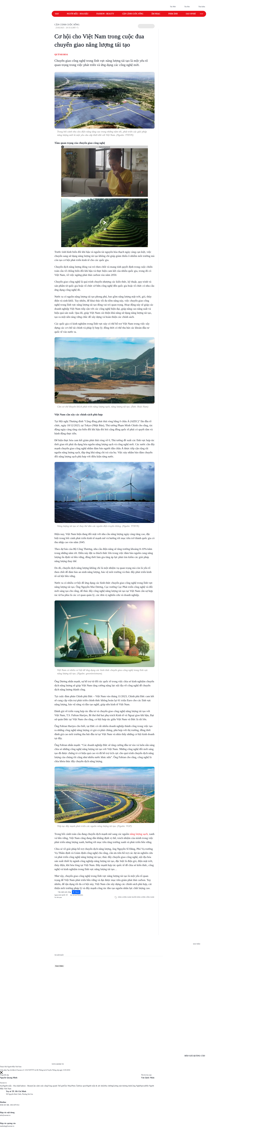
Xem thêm (59, 966)
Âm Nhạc (68, 1086)
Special (143, 1086)
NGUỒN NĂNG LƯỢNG (139, 897)
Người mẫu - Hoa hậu (77, 14)
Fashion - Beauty (105, 14)
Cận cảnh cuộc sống (132, 14)
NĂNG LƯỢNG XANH (124, 897)
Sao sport (191, 14)
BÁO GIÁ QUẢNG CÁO (195, 1056)
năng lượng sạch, (139, 833)
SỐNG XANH (150, 897)
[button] (146, 26)
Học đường (109, 1086)
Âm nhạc (155, 14)
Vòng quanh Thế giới (56, 1086)
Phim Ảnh (75, 1086)
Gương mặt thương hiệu (122, 1086)
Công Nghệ (135, 1086)
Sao (57, 14)
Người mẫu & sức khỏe (96, 1086)
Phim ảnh (173, 14)
